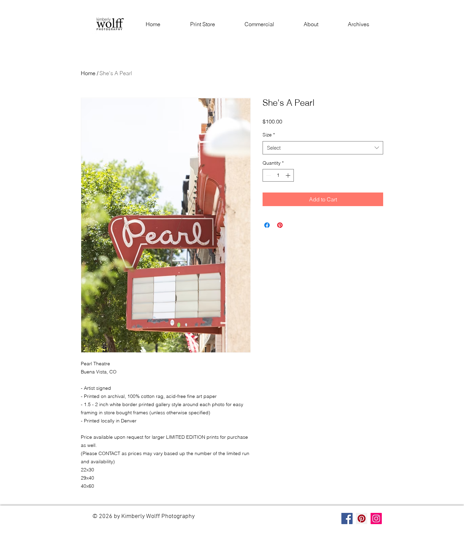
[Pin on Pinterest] (280, 225)
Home (88, 73)
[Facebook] (347, 518)
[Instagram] (376, 518)
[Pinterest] (361, 518)
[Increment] (288, 175)
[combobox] (323, 147)
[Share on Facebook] (267, 225)
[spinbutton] (278, 175)
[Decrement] (268, 175)
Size (269, 135)
